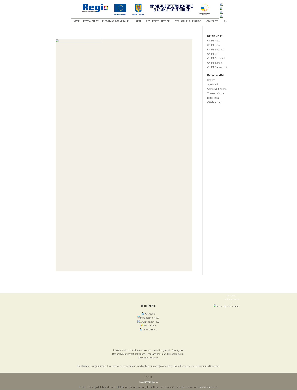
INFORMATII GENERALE (115, 21)
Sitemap (148, 376)
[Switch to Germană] (221, 12)
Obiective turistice (217, 88)
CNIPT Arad (213, 40)
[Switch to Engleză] (221, 4)
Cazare (211, 80)
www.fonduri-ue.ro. (208, 387)
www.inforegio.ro (148, 382)
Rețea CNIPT (91, 21)
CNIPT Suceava (215, 49)
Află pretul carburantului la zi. (231, 299)
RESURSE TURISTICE (158, 21)
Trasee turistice (215, 93)
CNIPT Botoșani (216, 58)
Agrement (212, 84)
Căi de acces (214, 102)
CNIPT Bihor (213, 45)
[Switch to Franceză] (221, 8)
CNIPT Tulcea (214, 62)
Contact (212, 21)
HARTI (137, 21)
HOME (76, 21)
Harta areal (213, 97)
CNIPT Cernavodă (217, 67)
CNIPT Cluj (213, 53)
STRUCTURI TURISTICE (188, 21)
